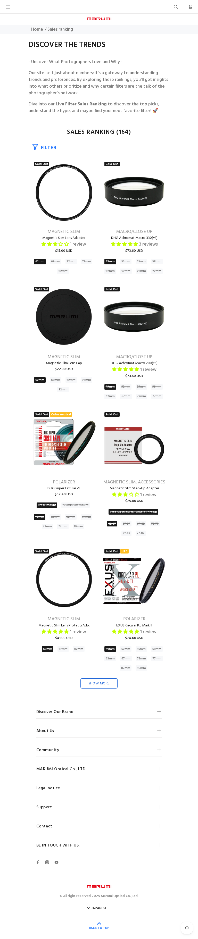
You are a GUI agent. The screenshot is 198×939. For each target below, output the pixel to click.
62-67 (112, 523)
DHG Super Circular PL (63, 488)
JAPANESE (99, 908)
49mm (110, 261)
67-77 (126, 523)
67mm (55, 261)
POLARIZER (64, 482)
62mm (39, 261)
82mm (63, 271)
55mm (141, 261)
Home (37, 29)
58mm (156, 261)
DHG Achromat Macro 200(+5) (134, 363)
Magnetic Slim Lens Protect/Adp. (63, 625)
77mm (86, 261)
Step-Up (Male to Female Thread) (133, 512)
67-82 (141, 523)
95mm (141, 668)
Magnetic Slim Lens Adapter (63, 238)
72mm (71, 261)
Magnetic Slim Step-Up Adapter (134, 488)
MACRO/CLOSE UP (134, 232)
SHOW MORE (99, 683)
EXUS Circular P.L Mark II (134, 625)
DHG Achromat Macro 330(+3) (134, 238)
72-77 (155, 523)
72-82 (126, 533)
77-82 (140, 533)
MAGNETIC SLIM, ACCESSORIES (134, 482)
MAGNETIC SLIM (64, 232)
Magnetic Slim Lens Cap (64, 363)
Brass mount (47, 505)
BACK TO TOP (99, 928)
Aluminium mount (75, 505)
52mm (125, 261)
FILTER (48, 148)
